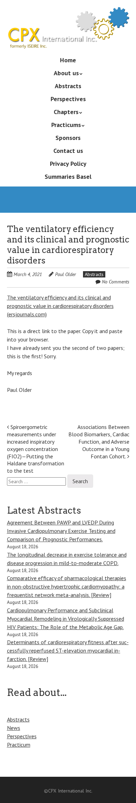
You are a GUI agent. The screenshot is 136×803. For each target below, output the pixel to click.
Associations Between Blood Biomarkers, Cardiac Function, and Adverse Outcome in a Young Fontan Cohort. (98, 441)
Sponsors (68, 138)
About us (66, 73)
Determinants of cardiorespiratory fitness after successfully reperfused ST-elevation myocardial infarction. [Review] (68, 650)
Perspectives (68, 99)
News (13, 727)
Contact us (68, 151)
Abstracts (68, 86)
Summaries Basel (68, 176)
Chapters (66, 112)
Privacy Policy (68, 164)
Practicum (18, 744)
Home (68, 60)
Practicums (66, 125)
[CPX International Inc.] (68, 39)
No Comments (115, 282)
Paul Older (65, 274)
